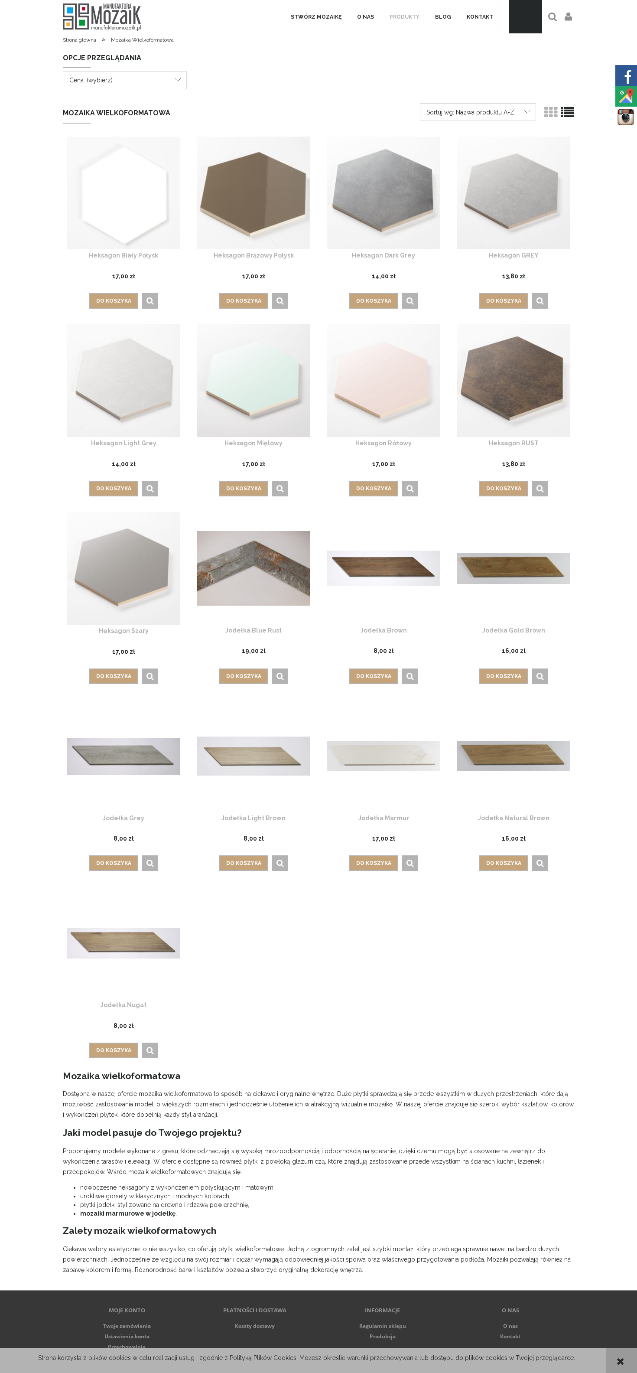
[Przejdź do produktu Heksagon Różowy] (383, 380)
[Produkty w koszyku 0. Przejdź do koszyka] (525, 16)
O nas (510, 1326)
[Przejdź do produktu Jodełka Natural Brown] (513, 755)
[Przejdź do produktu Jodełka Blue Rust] (253, 568)
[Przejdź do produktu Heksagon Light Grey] (123, 380)
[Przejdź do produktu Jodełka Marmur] (383, 755)
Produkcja (383, 1336)
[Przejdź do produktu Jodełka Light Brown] (253, 755)
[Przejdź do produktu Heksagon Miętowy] (253, 380)
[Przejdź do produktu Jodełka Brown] (383, 568)
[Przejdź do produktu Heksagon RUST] (513, 380)
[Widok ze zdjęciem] (550, 112)
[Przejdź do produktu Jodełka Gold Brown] (513, 568)
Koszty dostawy (255, 1326)
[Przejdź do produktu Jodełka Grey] (123, 755)
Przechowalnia (127, 1346)
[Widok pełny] (567, 112)
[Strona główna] (102, 16)
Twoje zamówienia (127, 1326)
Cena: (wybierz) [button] (91, 80)
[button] (150, 301)
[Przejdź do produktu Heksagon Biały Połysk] (123, 192)
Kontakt (510, 1336)
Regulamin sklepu (382, 1326)
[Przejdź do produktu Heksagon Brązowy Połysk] (253, 192)
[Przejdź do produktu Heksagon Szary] (123, 568)
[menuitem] (316, 17)
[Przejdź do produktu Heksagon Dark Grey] (383, 192)
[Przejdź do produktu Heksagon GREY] (513, 192)
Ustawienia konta (127, 1336)
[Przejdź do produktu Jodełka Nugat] (123, 942)
